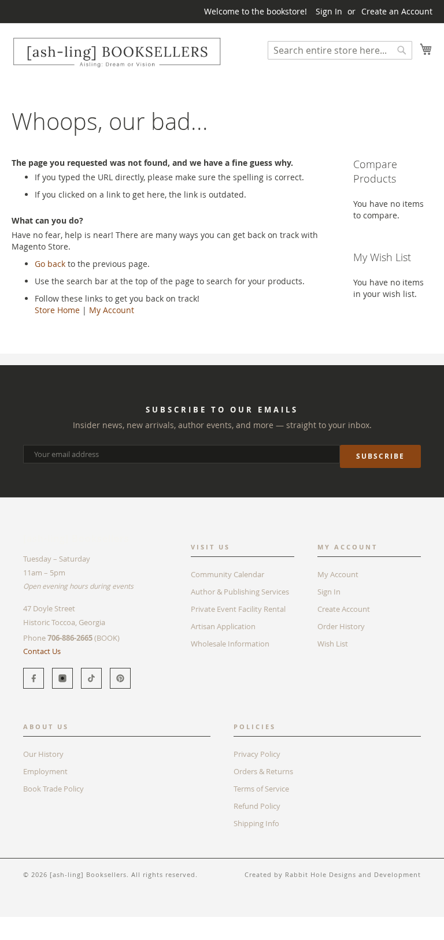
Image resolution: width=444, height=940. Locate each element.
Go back (50, 263)
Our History (43, 754)
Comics (57, 922)
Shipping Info (256, 823)
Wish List (332, 643)
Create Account (343, 609)
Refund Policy (257, 806)
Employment (45, 771)
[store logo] (117, 52)
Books (23, 922)
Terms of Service (261, 788)
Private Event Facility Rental (238, 609)
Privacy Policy (257, 754)
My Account (111, 309)
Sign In (329, 11)
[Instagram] (62, 678)
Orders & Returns (263, 771)
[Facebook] (33, 678)
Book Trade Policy (53, 788)
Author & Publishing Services (240, 591)
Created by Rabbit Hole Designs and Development (333, 874)
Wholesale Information (230, 643)
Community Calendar (227, 574)
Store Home (57, 309)
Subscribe (380, 456)
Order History (341, 626)
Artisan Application (223, 626)
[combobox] (340, 50)
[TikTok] (91, 678)
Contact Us (42, 651)
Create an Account (396, 11)
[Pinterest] (120, 678)
